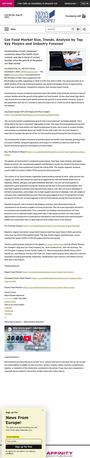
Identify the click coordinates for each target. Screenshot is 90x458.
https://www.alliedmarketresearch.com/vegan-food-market (48, 272)
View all (84, 3)
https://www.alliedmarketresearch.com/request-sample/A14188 (31, 115)
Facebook (8, 311)
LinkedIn (8, 308)
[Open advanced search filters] (78, 29)
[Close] (43, 410)
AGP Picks (7, 3)
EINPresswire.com (28, 72)
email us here (10, 301)
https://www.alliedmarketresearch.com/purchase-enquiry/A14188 (51, 226)
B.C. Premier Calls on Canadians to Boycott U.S (33, 3)
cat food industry (17, 75)
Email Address (13, 437)
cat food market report (54, 244)
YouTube (8, 314)
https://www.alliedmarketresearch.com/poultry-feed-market (49, 287)
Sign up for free (23, 446)
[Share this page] (84, 29)
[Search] (72, 29)
